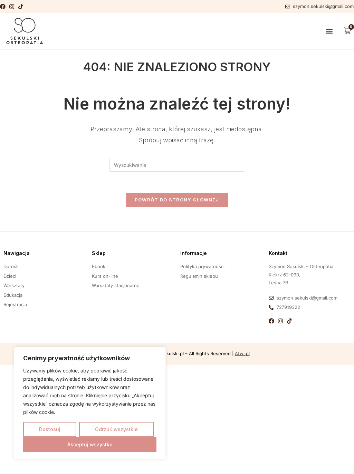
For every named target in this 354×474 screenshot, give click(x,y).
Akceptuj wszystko (90, 444)
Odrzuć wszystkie (116, 429)
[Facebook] (3, 6)
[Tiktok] (20, 6)
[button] (329, 31)
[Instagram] (12, 6)
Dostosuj (49, 429)
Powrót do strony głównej (177, 199)
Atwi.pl (242, 353)
